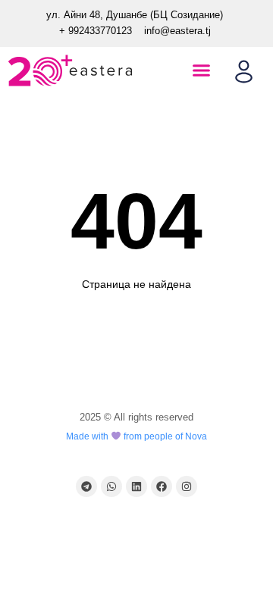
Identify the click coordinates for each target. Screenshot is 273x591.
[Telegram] (86, 486)
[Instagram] (186, 486)
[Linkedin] (136, 486)
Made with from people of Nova (136, 436)
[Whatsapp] (111, 486)
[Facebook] (161, 486)
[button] (201, 70)
